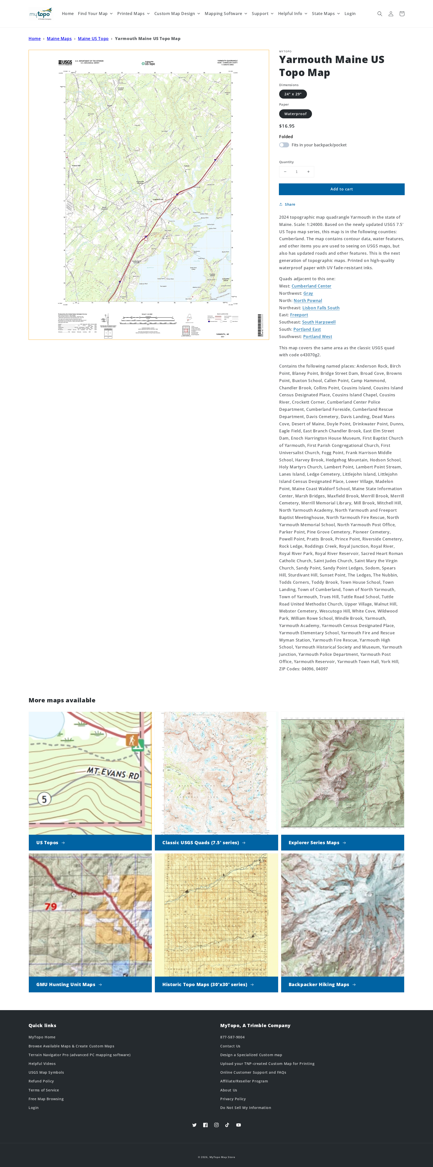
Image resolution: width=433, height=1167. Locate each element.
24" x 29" (293, 94)
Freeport (299, 315)
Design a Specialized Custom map (251, 1054)
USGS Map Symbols (46, 1072)
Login (34, 1107)
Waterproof (295, 113)
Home (35, 38)
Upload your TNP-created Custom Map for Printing (267, 1063)
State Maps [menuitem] (323, 13)
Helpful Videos (42, 1063)
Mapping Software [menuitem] (223, 13)
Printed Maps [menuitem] (131, 13)
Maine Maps (59, 38)
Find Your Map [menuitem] (93, 13)
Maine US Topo (93, 38)
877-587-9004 (232, 1037)
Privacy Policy (233, 1098)
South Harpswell (319, 322)
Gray (308, 293)
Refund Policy (41, 1081)
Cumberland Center (312, 286)
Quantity (286, 162)
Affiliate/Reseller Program (244, 1081)
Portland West (317, 336)
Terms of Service (44, 1090)
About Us (228, 1090)
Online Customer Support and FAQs (253, 1072)
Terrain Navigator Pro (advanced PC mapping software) (79, 1054)
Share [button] (290, 204)
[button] (379, 13)
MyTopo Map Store (222, 1157)
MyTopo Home (42, 1037)
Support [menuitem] (260, 13)
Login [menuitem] (350, 13)
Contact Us (230, 1046)
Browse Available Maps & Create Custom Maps (71, 1046)
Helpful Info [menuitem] (290, 13)
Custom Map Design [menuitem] (174, 13)
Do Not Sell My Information (245, 1107)
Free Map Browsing (46, 1098)
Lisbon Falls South (321, 308)
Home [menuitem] (68, 13)
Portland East (307, 329)
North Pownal (308, 300)
